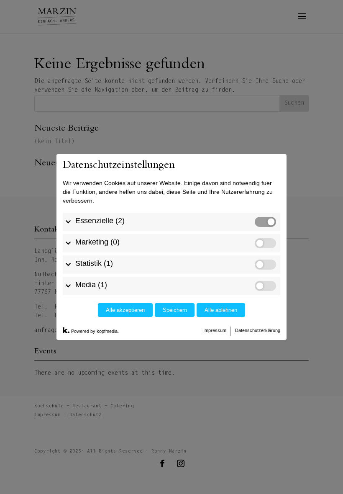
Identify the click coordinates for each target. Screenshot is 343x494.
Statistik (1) (94, 263)
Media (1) (91, 284)
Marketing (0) (97, 242)
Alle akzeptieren (125, 310)
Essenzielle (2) (100, 220)
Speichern (175, 310)
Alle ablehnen (221, 310)
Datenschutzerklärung (257, 330)
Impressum (214, 330)
